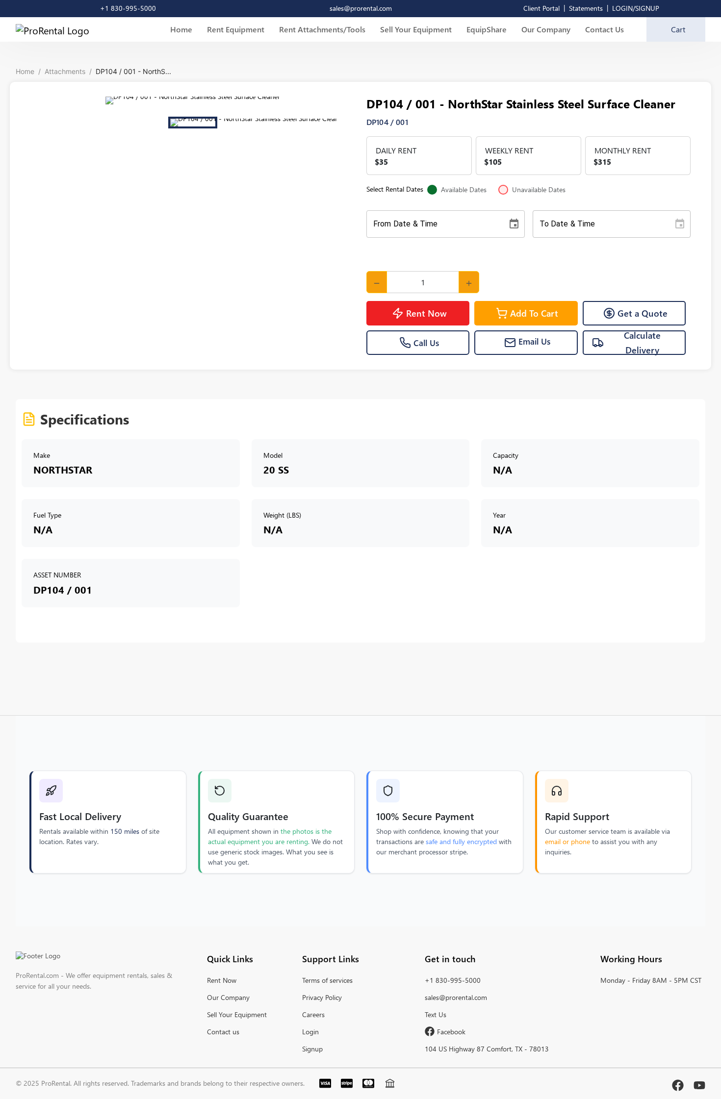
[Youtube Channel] (699, 1083)
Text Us (435, 1014)
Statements (586, 8)
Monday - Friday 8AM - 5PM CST (650, 980)
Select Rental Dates (466, 189)
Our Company (545, 29)
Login (310, 1031)
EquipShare (486, 29)
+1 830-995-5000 (453, 980)
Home (181, 29)
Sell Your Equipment (416, 29)
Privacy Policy (322, 997)
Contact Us (604, 29)
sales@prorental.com (456, 997)
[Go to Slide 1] (192, 122)
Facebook (451, 1031)
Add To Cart (534, 313)
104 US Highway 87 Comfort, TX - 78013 (487, 1048)
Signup (312, 1048)
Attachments (65, 71)
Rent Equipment (235, 29)
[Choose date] (514, 224)
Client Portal (541, 8)
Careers (313, 1014)
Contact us (223, 1031)
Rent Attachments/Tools (322, 29)
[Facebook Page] (678, 1083)
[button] (192, 100)
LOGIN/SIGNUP (635, 8)
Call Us (426, 342)
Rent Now (426, 313)
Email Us (534, 341)
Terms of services (327, 980)
